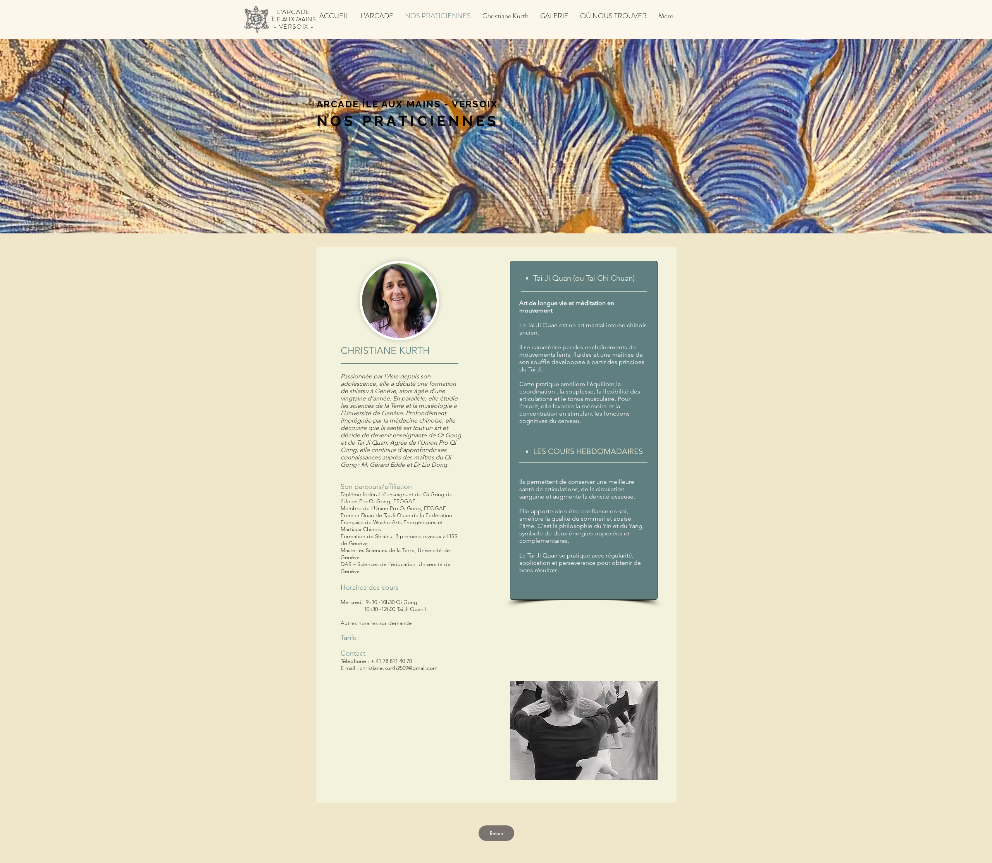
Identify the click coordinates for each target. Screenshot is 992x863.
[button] (505, 15)
